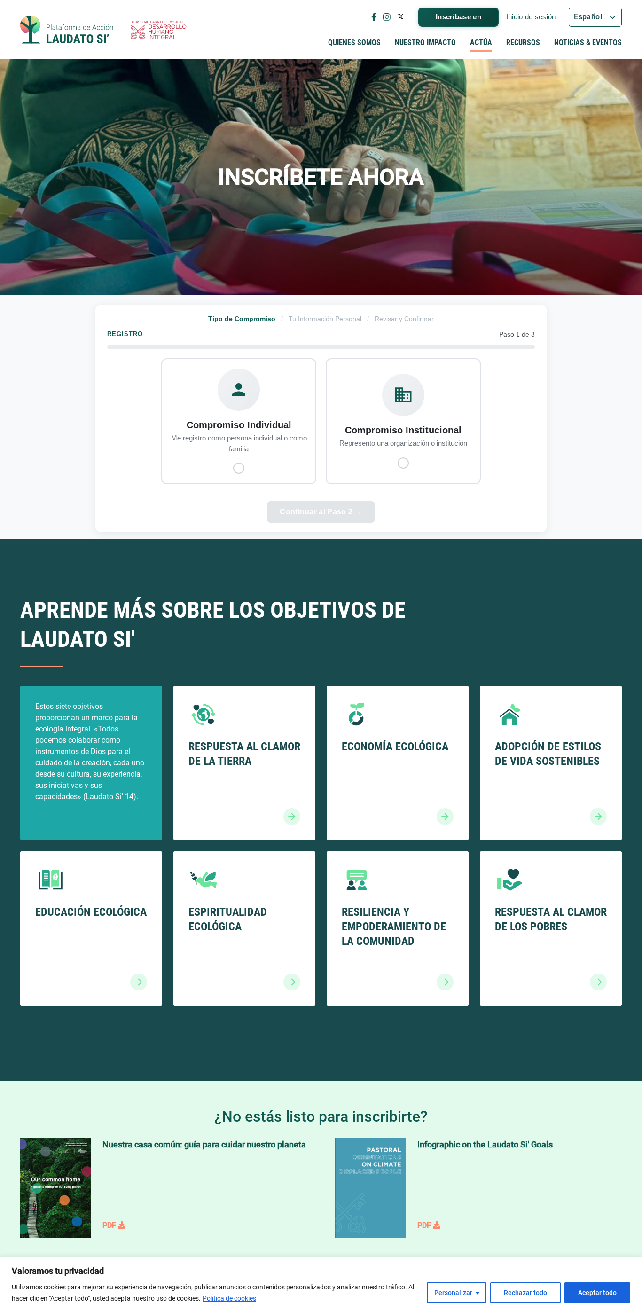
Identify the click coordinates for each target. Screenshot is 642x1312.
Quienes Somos (354, 42)
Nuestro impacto (425, 42)
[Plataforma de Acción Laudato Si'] (66, 30)
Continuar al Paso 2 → (321, 512)
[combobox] (595, 17)
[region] (321, 1284)
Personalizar (453, 1292)
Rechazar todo (525, 1292)
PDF (110, 1225)
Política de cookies (229, 1298)
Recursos (523, 42)
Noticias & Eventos (588, 42)
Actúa (481, 42)
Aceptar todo (597, 1292)
